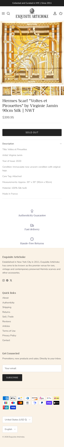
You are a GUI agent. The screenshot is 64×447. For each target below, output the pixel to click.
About (5, 297)
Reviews (6, 321)
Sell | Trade (8, 316)
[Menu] (3, 13)
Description (8, 143)
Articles (6, 326)
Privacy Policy (9, 335)
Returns (6, 312)
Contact (6, 340)
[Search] (10, 13)
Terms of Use (8, 330)
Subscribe (12, 377)
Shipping (6, 307)
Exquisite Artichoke (16, 437)
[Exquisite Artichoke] (32, 13)
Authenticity (8, 302)
